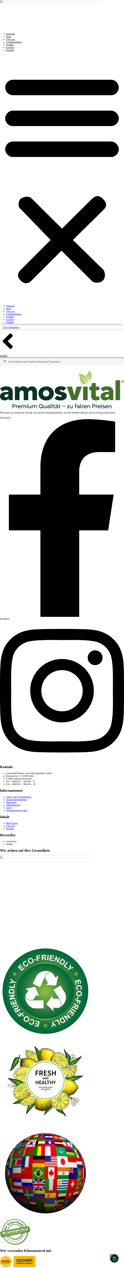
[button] (62, 178)
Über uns (10, 39)
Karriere (10, 47)
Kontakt (10, 50)
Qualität (10, 45)
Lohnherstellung (14, 42)
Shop (8, 36)
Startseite (10, 34)
